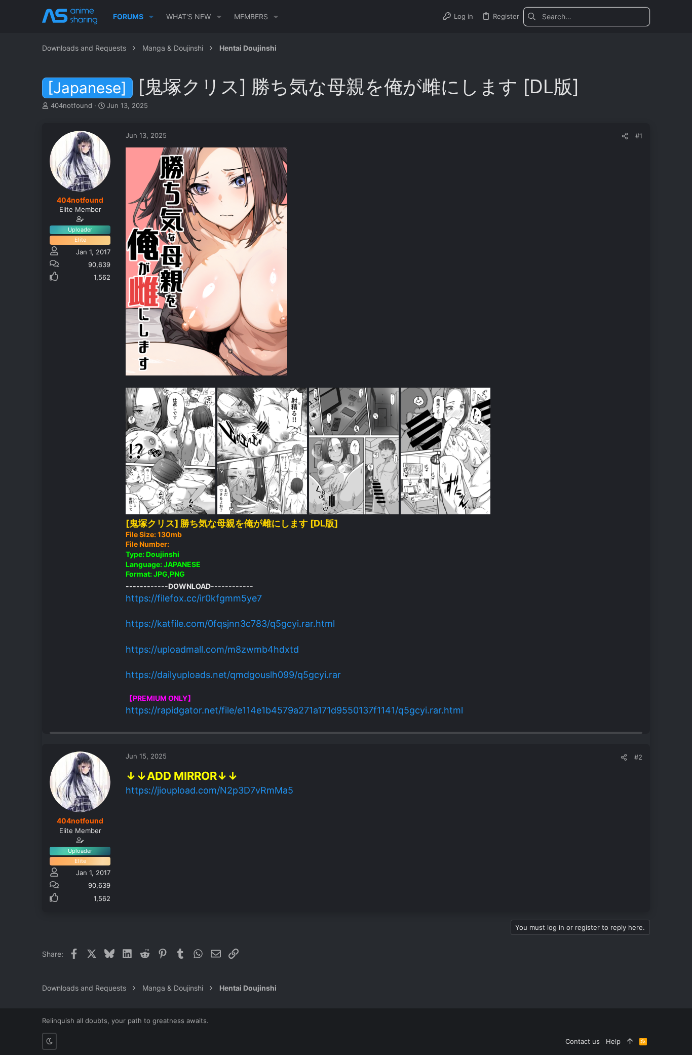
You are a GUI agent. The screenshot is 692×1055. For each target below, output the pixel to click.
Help (613, 1041)
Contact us (582, 1041)
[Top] (630, 1041)
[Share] (625, 136)
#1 (638, 136)
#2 (638, 757)
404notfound (71, 105)
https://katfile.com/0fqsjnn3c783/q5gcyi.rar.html (230, 623)
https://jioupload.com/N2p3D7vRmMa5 (209, 790)
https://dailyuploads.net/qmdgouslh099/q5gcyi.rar (233, 674)
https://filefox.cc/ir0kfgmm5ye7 (194, 598)
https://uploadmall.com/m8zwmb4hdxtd (212, 649)
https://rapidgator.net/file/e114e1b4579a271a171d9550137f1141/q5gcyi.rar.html (294, 710)
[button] (151, 16)
